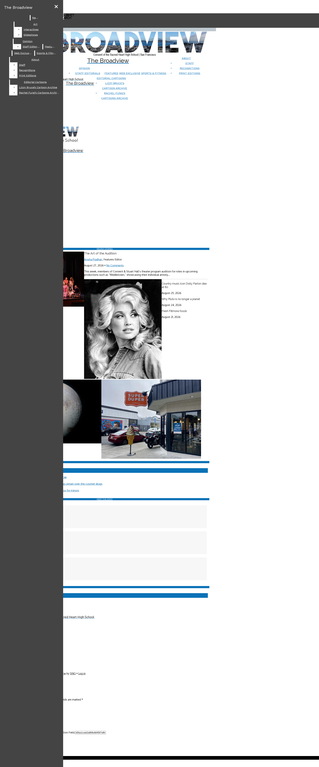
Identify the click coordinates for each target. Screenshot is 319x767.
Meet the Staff (105, 499)
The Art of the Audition (100, 253)
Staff (189, 63)
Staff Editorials (87, 73)
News (35, 17)
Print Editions (189, 73)
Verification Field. (64, 732)
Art (35, 24)
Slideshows (31, 34)
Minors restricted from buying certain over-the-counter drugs (65, 483)
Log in (82, 673)
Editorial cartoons (111, 78)
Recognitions (190, 68)
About (186, 58)
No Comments (115, 265)
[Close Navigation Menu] (56, 6)
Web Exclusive (129, 73)
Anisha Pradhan (93, 259)
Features (111, 73)
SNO (73, 673)
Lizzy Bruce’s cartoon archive (38, 87)
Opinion (84, 68)
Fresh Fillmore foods (174, 311)
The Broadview (18, 7)
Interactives (31, 29)
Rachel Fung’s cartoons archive (39, 92)
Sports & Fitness (153, 73)
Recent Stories (105, 249)
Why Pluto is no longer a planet (181, 299)
